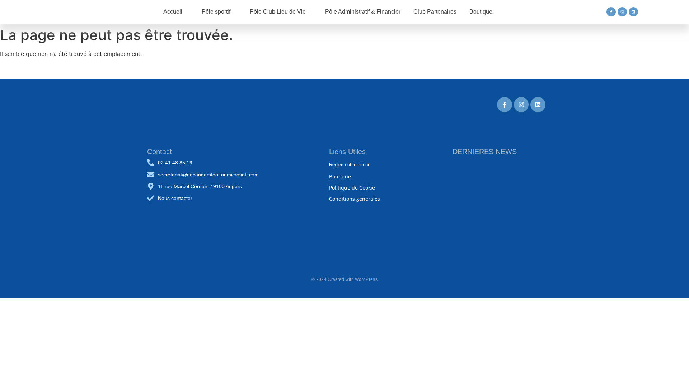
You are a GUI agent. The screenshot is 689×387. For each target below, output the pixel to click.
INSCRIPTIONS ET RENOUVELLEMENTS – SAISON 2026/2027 (491, 197)
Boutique (340, 176)
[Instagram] (622, 11)
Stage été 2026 (472, 235)
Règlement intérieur (349, 164)
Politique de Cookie (352, 187)
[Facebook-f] (611, 11)
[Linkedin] (633, 11)
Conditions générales (354, 198)
